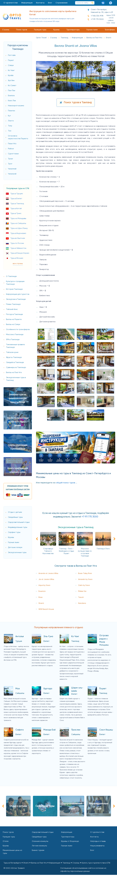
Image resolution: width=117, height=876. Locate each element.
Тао (9, 131)
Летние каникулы (39, 846)
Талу (10, 126)
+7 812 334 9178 (97, 16)
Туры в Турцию (16, 194)
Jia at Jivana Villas (46, 579)
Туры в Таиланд (17, 204)
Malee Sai (82, 591)
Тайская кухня (12, 352)
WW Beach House (46, 609)
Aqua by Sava (44, 585)
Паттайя (11, 55)
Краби (10, 75)
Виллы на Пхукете (14, 319)
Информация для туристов (17, 294)
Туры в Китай (16, 209)
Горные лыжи (92, 30)
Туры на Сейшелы (18, 223)
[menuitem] (11, 3)
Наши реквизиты (97, 846)
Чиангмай (12, 169)
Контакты (40, 3)
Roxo (41, 597)
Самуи (11, 65)
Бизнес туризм (38, 850)
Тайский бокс (12, 309)
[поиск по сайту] (92, 3)
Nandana (82, 603)
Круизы (56, 30)
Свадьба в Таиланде (15, 362)
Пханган (11, 111)
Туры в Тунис (15, 213)
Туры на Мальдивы (18, 218)
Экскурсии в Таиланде (16, 299)
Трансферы (110, 30)
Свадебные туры (15, 517)
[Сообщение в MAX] (111, 3)
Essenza (42, 591)
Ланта (11, 121)
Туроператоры (73, 30)
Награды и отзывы (98, 841)
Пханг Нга (12, 144)
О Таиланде (11, 276)
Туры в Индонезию (18, 233)
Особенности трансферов (17, 329)
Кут (9, 116)
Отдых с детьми (15, 512)
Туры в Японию (16, 258)
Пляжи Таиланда (13, 304)
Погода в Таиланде (14, 314)
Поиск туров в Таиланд (78, 102)
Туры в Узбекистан (18, 248)
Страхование (62, 3)
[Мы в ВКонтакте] (103, 3)
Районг (11, 149)
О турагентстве (11, 3)
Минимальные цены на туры (12, 851)
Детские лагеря (15, 547)
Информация (26, 3)
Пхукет (11, 60)
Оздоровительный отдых (19, 522)
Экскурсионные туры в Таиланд (16, 379)
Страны (5, 30)
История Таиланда (14, 289)
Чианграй (12, 174)
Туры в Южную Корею (19, 253)
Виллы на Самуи (13, 324)
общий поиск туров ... (66, 483)
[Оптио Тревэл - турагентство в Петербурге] (11, 16)
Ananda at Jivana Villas (48, 573)
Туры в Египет (16, 199)
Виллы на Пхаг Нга (14, 372)
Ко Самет (12, 86)
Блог (50, 3)
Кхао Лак (12, 101)
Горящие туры (40, 30)
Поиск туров (21, 30)
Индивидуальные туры (17, 527)
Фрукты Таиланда (14, 357)
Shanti (41, 603)
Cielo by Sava (84, 585)
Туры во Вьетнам (17, 238)
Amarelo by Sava (85, 579)
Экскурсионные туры (17, 552)
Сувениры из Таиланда (16, 367)
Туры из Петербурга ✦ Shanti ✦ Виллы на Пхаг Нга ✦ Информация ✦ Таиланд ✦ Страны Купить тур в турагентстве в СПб (57, 863)
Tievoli (81, 597)
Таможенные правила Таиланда (15, 346)
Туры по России (17, 243)
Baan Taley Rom (85, 573)
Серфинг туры (14, 532)
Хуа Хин (11, 80)
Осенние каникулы (40, 841)
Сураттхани (13, 154)
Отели (5, 841)
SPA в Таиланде (13, 340)
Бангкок (11, 96)
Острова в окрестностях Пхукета (18, 137)
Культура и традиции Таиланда (15, 283)
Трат (10, 164)
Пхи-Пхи (11, 91)
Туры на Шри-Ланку (19, 228)
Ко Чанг (11, 70)
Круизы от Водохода (70, 841)
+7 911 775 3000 (97, 19)
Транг (10, 159)
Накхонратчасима (16, 106)
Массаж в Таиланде (14, 334)
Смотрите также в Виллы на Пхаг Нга (76, 566)
